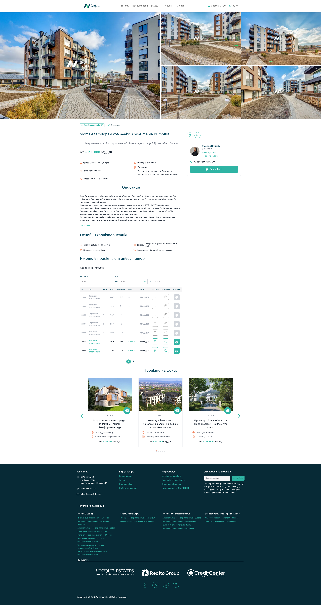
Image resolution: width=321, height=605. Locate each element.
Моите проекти (210, 156)
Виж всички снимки (93, 125)
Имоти (125, 6)
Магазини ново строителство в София (221, 518)
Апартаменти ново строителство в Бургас (182, 518)
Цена (117, 276)
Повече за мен (209, 153)
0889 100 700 (218, 6)
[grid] (131, 321)
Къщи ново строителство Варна (177, 525)
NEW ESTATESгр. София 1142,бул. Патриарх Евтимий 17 (94, 480)
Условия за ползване (171, 476)
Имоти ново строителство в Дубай (178, 529)
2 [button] (133, 361)
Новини (168, 6)
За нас (180, 6)
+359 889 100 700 (204, 162)
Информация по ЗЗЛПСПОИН (176, 488)
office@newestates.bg (91, 494)
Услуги (154, 6)
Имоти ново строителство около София (137, 518)
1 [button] (128, 361)
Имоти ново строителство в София (93, 518)
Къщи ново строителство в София (92, 532)
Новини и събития (128, 488)
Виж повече (85, 225)
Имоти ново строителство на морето (179, 521)
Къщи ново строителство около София (137, 521)
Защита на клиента (171, 484)
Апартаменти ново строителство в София (96, 528)
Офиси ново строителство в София (220, 521)
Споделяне (115, 125)
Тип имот (84, 276)
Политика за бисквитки (173, 480)
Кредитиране (140, 6)
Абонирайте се (238, 478)
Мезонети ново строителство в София (94, 535)
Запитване (216, 169)
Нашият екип (125, 484)
